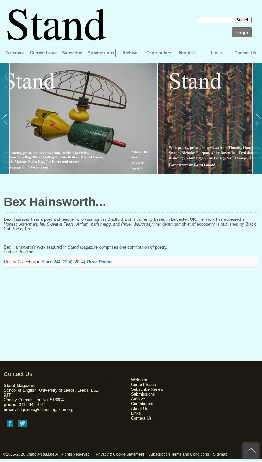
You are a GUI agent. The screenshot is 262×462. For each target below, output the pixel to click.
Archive (129, 52)
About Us (187, 52)
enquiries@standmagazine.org (45, 409)
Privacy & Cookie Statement (120, 454)
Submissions (101, 52)
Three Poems (99, 261)
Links (216, 52)
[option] (78, 118)
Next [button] (257, 118)
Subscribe (72, 52)
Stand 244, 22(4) (57, 261)
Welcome (14, 52)
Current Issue (43, 52)
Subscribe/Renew (147, 389)
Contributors (158, 52)
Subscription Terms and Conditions (178, 454)
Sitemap (220, 454)
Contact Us (245, 52)
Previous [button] (5, 118)
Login (241, 32)
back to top (251, 451)
